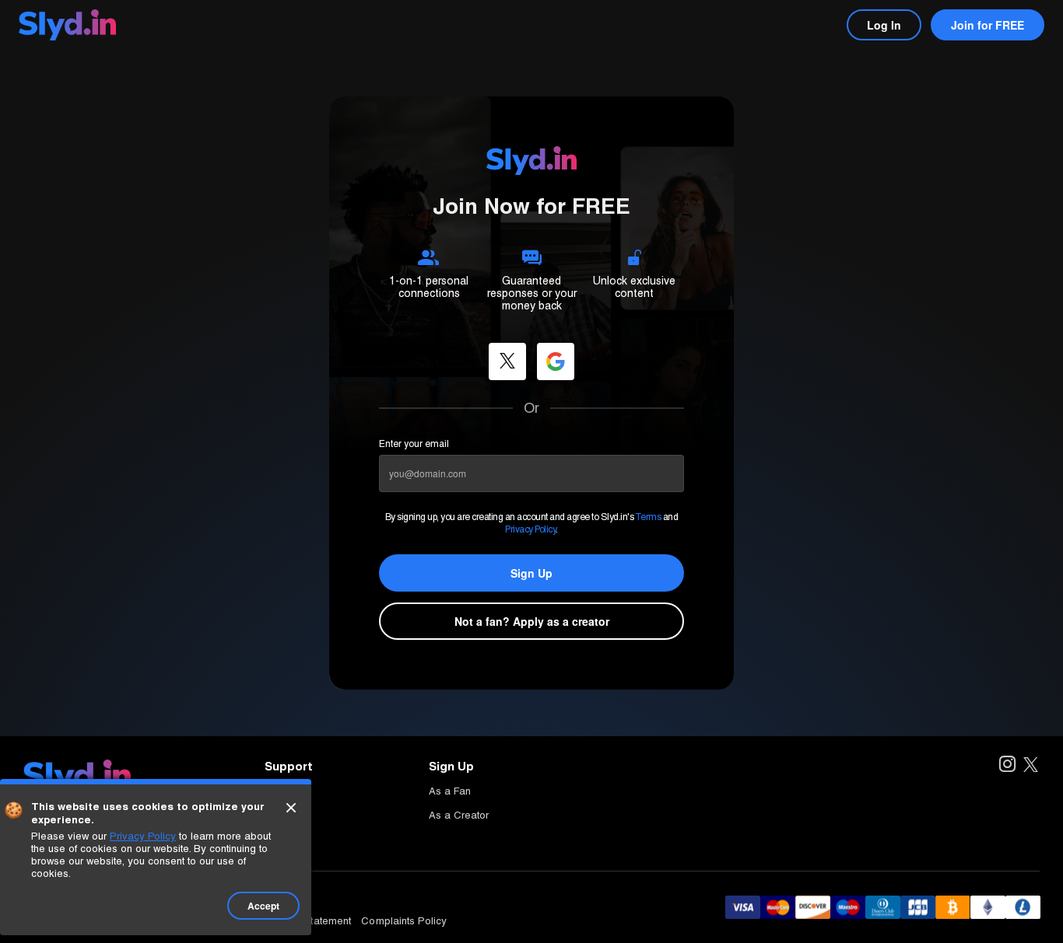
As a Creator (459, 815)
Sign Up (531, 573)
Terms (648, 517)
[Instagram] (1007, 765)
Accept (263, 906)
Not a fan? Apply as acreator (531, 621)
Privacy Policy (530, 529)
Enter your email (414, 443)
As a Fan (450, 791)
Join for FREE (987, 25)
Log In (884, 25)
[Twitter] (1031, 765)
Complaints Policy (404, 921)
